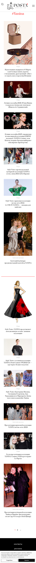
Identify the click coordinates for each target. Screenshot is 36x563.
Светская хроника (18, 258)
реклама (18, 549)
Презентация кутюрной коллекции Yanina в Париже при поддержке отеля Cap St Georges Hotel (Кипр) (18, 514)
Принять (26, 560)
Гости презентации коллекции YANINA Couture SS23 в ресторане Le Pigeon (18, 456)
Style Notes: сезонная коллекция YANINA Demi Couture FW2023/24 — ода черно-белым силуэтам (18, 363)
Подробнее (9, 560)
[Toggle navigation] (33, 5)
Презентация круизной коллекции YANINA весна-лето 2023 (18, 426)
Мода (18, 66)
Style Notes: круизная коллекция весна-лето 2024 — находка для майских (18, 204)
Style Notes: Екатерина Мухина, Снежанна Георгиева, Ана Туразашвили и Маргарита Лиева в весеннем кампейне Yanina (18, 395)
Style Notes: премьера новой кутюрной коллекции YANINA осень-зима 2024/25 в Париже (18, 172)
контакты (18, 544)
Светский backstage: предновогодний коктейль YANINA (18, 262)
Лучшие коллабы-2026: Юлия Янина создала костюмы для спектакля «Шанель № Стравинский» (18, 105)
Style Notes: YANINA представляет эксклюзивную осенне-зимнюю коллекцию (18, 331)
